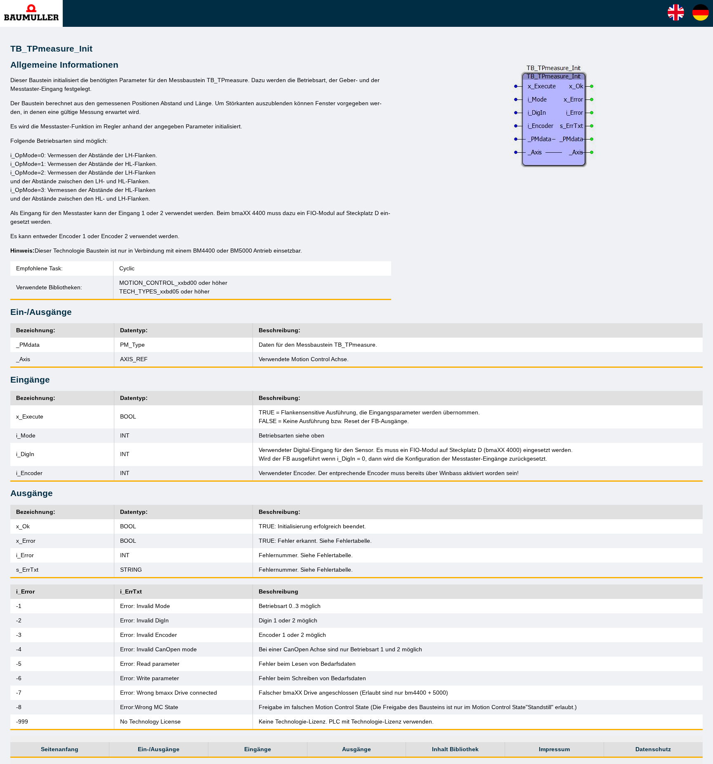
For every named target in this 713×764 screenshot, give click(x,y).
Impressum (554, 749)
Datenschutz (653, 749)
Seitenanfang (59, 749)
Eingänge (257, 749)
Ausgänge (356, 749)
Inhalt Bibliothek (455, 749)
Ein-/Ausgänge (158, 749)
